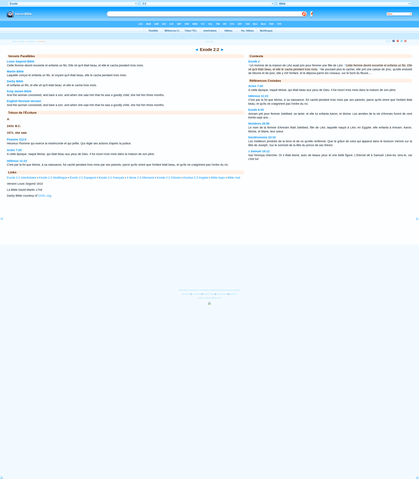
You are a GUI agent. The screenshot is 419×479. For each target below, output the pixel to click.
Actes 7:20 (14, 150)
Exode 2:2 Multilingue (53, 177)
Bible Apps (218, 177)
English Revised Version (24, 101)
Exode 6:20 (256, 109)
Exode (22, 41)
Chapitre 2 (31, 41)
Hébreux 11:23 (17, 161)
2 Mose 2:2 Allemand (140, 177)
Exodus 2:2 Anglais (195, 177)
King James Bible (19, 91)
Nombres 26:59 (258, 123)
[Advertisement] (209, 224)
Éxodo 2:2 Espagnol (83, 177)
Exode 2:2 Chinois (169, 177)
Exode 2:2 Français (111, 177)
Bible (15, 41)
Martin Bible (15, 71)
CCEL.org (44, 195)
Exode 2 (254, 61)
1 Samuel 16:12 (259, 151)
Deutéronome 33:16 (262, 137)
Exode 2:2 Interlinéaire (21, 177)
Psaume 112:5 (16, 139)
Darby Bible (15, 81)
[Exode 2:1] (4, 226)
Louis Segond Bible (20, 61)
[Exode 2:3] (415, 226)
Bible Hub (234, 177)
